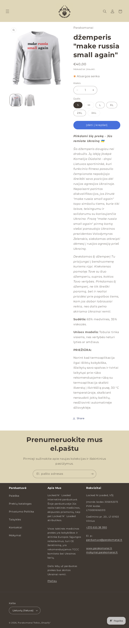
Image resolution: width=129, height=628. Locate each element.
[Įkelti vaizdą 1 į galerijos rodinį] (16, 100)
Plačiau (52, 580)
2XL (79, 113)
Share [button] (80, 418)
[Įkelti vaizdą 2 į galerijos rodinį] (30, 100)
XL (112, 105)
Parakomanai (25, 623)
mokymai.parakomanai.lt (102, 552)
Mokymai (15, 535)
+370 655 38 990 (96, 527)
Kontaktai (15, 527)
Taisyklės (15, 519)
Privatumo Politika (21, 511)
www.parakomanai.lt (99, 548)
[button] (7, 11)
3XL (95, 113)
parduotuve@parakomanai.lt (104, 539)
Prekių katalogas (20, 503)
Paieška (14, 495)
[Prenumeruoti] (92, 474)
